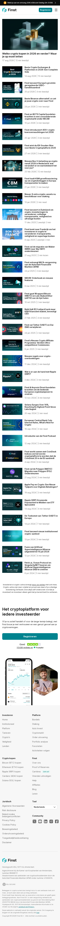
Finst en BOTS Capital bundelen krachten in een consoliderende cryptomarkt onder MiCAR (40, 116)
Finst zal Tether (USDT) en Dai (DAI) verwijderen (39, 326)
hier (37, 913)
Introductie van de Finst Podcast (40, 436)
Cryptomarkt (38, 733)
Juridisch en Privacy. (26, 907)
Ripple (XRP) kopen (11, 771)
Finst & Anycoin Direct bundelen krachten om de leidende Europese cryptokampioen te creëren (40, 390)
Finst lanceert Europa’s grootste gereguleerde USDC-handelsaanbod (40, 85)
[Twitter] (34, 821)
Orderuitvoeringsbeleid (13, 833)
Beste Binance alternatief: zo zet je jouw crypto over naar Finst (40, 99)
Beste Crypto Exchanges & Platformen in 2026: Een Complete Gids (41, 69)
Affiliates (36, 785)
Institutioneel (8, 724)
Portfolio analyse (40, 741)
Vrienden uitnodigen (41, 776)
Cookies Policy (9, 824)
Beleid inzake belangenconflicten (11, 815)
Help (34, 780)
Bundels (36, 719)
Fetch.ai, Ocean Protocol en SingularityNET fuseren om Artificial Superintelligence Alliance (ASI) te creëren (38, 565)
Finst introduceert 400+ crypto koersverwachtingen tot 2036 (40, 131)
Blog (34, 789)
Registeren (45, 10)
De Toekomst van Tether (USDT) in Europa (41, 517)
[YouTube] (40, 821)
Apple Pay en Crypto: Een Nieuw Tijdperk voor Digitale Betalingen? (41, 485)
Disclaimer (7, 842)
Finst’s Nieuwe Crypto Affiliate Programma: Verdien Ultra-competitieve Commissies (39, 342)
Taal (34, 801)
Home (5, 719)
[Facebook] (57, 821)
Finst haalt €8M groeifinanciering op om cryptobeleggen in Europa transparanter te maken (41, 180)
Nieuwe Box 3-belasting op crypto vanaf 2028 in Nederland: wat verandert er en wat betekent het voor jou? (41, 164)
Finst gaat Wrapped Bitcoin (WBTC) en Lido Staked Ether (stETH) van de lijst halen (38, 295)
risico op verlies (38, 585)
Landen (5, 746)
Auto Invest (37, 728)
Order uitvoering (40, 737)
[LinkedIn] (45, 821)
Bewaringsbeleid (10, 829)
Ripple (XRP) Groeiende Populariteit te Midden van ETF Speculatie (39, 502)
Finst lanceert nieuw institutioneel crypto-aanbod (41, 532)
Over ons (36, 763)
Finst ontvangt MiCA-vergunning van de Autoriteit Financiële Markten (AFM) (40, 264)
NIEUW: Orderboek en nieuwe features (39, 279)
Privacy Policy (8, 820)
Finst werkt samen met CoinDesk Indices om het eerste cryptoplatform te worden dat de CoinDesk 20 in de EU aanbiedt (40, 454)
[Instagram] (51, 821)
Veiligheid (6, 741)
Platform (6, 728)
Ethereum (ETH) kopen (13, 767)
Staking (35, 724)
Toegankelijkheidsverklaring (15, 838)
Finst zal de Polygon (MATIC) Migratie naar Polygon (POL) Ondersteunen (38, 471)
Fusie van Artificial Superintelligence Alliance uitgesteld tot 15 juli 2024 (37, 549)
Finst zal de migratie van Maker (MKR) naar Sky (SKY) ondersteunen (40, 249)
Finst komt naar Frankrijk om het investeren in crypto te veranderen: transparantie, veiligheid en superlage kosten (40, 232)
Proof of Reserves (40, 767)
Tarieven (6, 733)
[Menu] (56, 10)
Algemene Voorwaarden (13, 806)
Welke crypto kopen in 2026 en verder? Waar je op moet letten (29, 55)
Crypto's (6, 737)
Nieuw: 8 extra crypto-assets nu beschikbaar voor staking (40, 195)
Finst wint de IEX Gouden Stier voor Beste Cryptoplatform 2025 (40, 146)
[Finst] (9, 10)
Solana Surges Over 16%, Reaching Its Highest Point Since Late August (40, 407)
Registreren (30, 636)
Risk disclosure (9, 810)
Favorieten (37, 746)
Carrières (40, 771)
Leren (35, 794)
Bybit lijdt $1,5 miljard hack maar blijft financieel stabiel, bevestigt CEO (40, 311)
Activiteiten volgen (41, 750)
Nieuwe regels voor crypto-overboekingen (38, 357)
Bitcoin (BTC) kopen (11, 763)
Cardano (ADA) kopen (12, 776)
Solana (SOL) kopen (11, 780)
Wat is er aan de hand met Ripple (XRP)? (40, 373)
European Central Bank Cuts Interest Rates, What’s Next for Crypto (39, 422)
